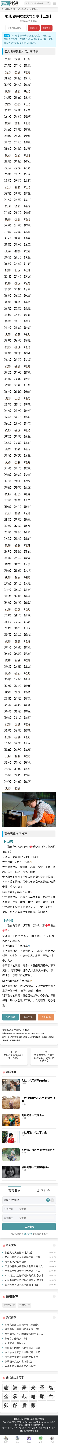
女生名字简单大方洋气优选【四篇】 (24, 1271)
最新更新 (25, 1419)
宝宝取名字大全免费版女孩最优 (21, 1357)
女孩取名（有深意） (15, 1343)
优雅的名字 (24, 1305)
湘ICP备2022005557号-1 (33, 1425)
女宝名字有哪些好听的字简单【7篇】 (24, 1280)
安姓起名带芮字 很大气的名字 (38, 1150)
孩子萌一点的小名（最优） (19, 1361)
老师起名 (46, 1017)
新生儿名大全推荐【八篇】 (19, 1252)
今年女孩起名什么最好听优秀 (20, 1366)
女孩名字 (33, 9)
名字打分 (28, 1017)
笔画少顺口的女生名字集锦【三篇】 (24, 1257)
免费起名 (33, 28)
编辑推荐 (12, 1296)
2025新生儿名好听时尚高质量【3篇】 (24, 1275)
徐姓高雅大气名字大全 (34, 1132)
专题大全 (32, 1419)
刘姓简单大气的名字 (33, 1115)
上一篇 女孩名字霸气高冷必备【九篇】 (14, 1055)
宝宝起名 (22, 9)
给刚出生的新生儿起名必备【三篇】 (24, 1348)
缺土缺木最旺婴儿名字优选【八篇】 (24, 1352)
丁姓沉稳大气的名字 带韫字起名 (38, 1100)
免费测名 (46, 28)
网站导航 (17, 1419)
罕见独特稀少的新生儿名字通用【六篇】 (22, 1267)
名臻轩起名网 (8, 9)
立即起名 (29, 1227)
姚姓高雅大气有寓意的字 (35, 1167)
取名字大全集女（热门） (18, 1338)
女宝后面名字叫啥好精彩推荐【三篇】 (24, 1334)
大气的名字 (9, 1305)
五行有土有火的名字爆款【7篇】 (22, 1285)
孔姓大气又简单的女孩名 (35, 1080)
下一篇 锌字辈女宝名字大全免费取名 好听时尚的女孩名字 (44, 1056)
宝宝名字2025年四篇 (15, 1262)
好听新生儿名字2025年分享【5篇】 (23, 1329)
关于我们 (40, 1419)
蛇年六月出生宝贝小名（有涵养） (22, 1324)
